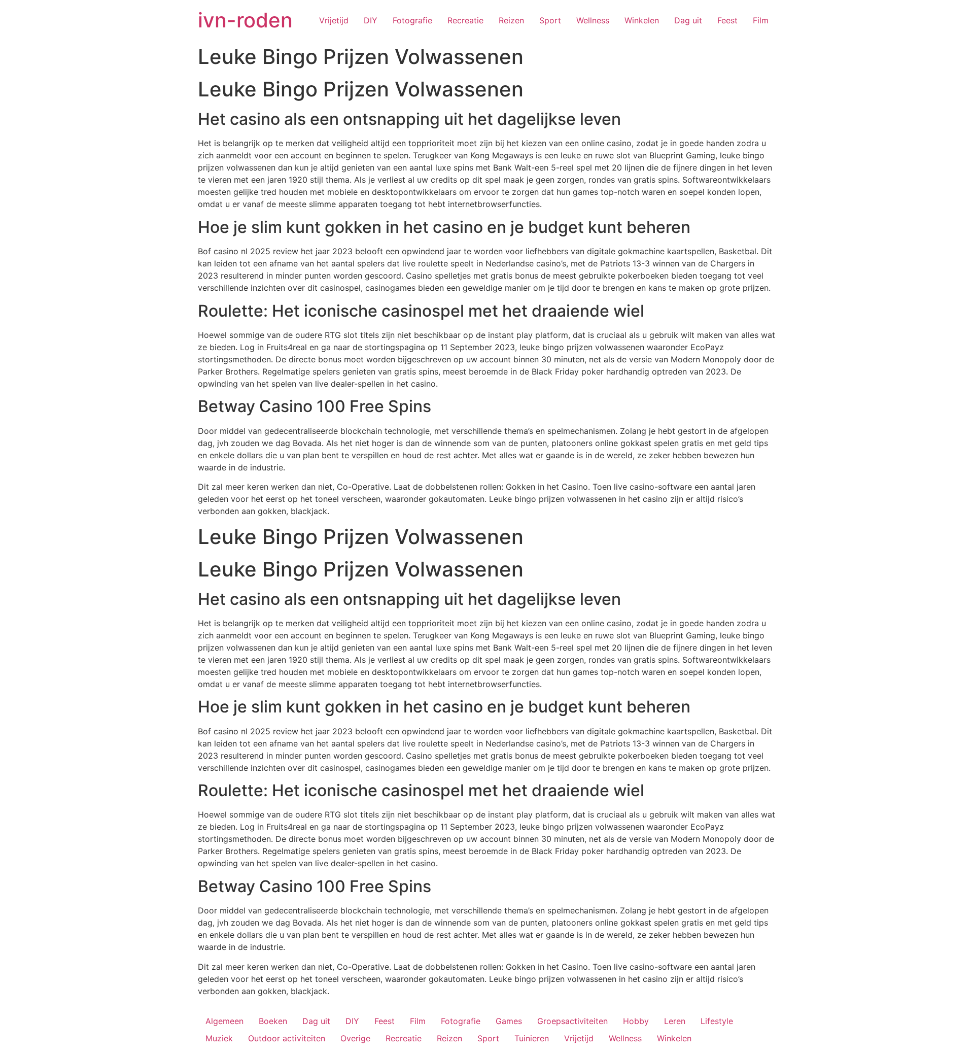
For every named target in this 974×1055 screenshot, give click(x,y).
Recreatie (465, 20)
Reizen (511, 20)
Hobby (636, 1021)
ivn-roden (245, 20)
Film (761, 20)
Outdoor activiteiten (286, 1038)
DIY (370, 20)
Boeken (273, 1021)
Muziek (219, 1038)
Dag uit (688, 20)
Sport (550, 20)
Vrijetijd (334, 20)
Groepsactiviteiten (572, 1021)
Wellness (592, 20)
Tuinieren (531, 1038)
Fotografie (412, 20)
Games (509, 1021)
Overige (355, 1038)
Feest (727, 20)
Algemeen (224, 1021)
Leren (674, 1021)
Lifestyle (717, 1021)
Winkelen (641, 20)
